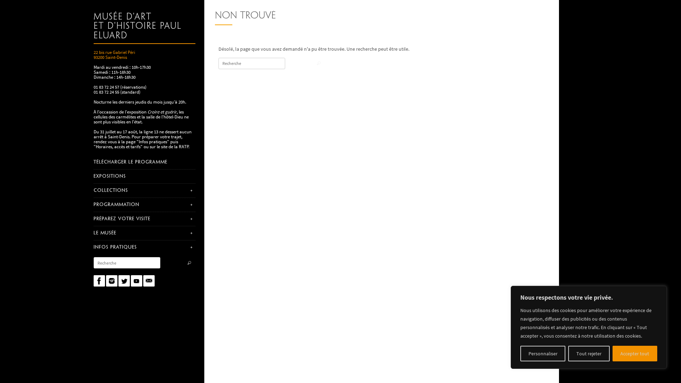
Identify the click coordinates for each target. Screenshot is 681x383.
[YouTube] (136, 281)
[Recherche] (189, 263)
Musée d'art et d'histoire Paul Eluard (138, 26)
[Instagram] (111, 281)
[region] (589, 327)
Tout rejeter (589, 353)
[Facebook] (99, 281)
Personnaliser (543, 353)
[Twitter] (124, 281)
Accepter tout (634, 353)
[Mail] (149, 281)
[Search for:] (127, 262)
